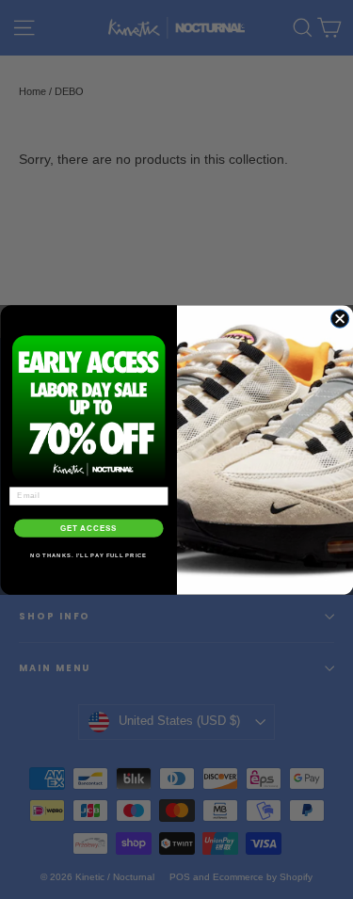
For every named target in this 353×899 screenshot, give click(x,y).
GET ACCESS (88, 527)
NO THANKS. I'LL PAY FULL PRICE (88, 555)
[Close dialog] (339, 318)
